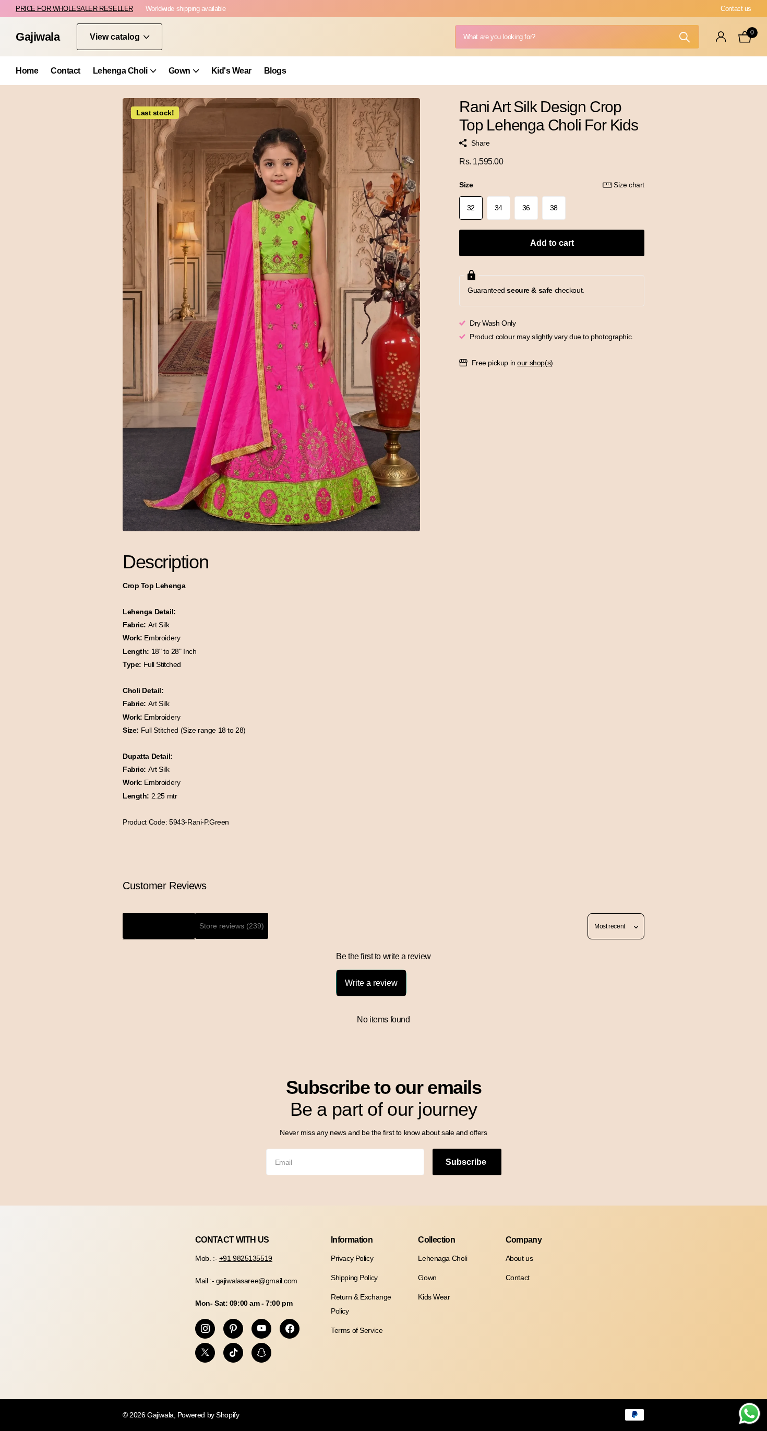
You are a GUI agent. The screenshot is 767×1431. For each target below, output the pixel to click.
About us (519, 1258)
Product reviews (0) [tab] (159, 926)
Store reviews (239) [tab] (231, 926)
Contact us (736, 9)
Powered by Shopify (208, 1415)
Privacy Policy (352, 1258)
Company (524, 1239)
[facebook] (289, 1329)
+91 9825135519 (245, 1258)
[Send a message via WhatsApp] (749, 1413)
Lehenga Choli (120, 70)
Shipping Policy (354, 1277)
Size (551, 185)
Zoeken (684, 37)
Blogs (275, 70)
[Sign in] (721, 37)
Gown (179, 70)
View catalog (116, 36)
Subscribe (467, 1162)
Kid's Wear (231, 70)
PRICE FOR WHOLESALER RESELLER (74, 9)
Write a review (371, 983)
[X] (205, 1353)
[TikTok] (233, 1353)
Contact (65, 70)
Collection (436, 1239)
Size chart (629, 185)
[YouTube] (261, 1329)
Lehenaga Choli (442, 1258)
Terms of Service (356, 1330)
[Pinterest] (233, 1329)
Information (352, 1239)
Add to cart (552, 242)
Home (27, 70)
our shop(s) (535, 363)
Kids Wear (434, 1297)
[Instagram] (205, 1329)
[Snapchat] (261, 1353)
